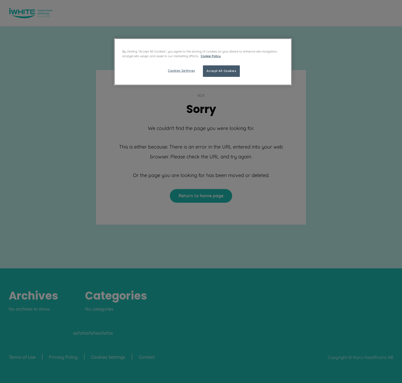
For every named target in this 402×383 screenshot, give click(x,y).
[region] (203, 61)
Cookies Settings (181, 70)
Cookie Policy (211, 56)
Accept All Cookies (221, 71)
